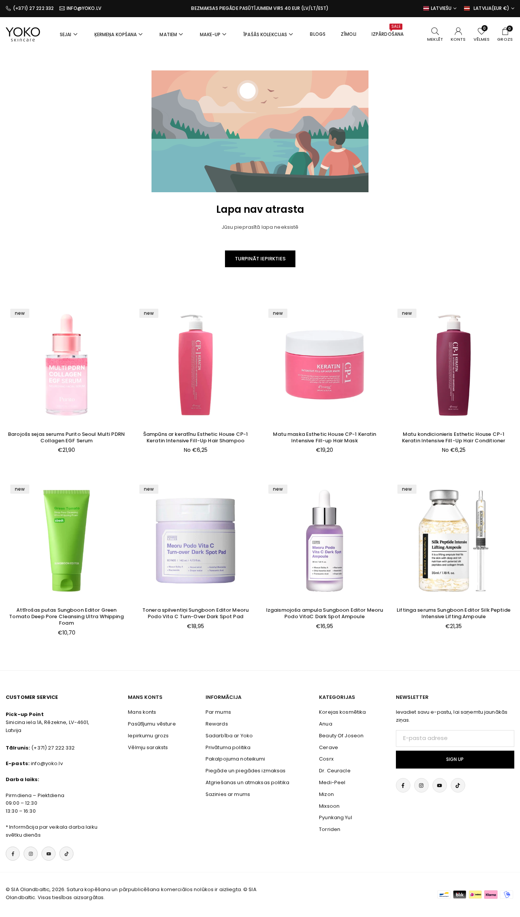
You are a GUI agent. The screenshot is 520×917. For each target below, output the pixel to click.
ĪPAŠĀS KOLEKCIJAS (265, 34)
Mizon (326, 794)
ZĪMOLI (348, 34)
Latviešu (441, 8)
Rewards (217, 723)
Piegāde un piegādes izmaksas (246, 770)
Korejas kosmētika (342, 712)
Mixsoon (329, 806)
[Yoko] (23, 34)
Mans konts (142, 712)
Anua (325, 723)
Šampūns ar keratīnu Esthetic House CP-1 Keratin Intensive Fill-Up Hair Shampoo (195, 437)
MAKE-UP (210, 34)
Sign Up (455, 759)
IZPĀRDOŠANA (388, 30)
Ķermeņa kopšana (115, 34)
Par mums (218, 712)
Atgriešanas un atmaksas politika (247, 782)
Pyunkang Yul (335, 817)
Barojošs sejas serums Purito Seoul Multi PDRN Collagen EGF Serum (66, 437)
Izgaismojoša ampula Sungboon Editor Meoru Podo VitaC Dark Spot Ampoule (324, 613)
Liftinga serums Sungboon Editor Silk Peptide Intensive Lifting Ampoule (453, 613)
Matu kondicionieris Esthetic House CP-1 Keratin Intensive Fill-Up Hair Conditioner (453, 437)
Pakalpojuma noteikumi (235, 758)
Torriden (329, 829)
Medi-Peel (332, 782)
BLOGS (317, 34)
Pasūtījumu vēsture (151, 723)
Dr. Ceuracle (335, 770)
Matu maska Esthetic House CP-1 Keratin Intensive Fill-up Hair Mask (324, 437)
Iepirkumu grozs (148, 735)
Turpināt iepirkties (260, 258)
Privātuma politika (228, 747)
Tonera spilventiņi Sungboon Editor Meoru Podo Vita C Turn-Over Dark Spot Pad (195, 613)
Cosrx (326, 758)
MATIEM (168, 34)
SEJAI (66, 34)
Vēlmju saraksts (148, 747)
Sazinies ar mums (228, 794)
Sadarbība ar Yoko (229, 735)
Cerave (328, 747)
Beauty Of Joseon (341, 735)
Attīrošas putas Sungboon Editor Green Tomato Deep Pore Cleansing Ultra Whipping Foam (66, 616)
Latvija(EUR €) (491, 8)
